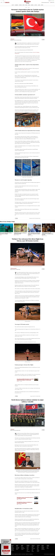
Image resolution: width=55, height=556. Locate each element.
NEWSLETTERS (52, 2)
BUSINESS (28, 545)
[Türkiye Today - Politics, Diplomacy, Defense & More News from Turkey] (27, 2)
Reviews (38, 551)
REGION (17, 545)
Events (38, 549)
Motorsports (43, 549)
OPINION (48, 545)
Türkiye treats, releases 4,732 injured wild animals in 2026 (20, 233)
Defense (12, 547)
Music (37, 548)
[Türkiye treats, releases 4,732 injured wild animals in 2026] (20, 228)
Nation (28, 7)
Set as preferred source (46, 2)
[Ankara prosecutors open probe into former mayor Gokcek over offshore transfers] (34, 228)
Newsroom (12, 429)
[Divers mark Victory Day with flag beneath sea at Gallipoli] (6, 228)
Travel (32, 549)
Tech (27, 550)
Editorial (48, 548)
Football (43, 546)
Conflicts (22, 549)
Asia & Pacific (23, 548)
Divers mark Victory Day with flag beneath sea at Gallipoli (5, 233)
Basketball (43, 547)
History (38, 546)
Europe (17, 546)
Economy (28, 546)
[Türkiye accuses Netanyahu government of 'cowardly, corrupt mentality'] (48, 228)
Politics (12, 546)
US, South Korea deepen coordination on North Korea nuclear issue (24, 503)
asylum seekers (24, 69)
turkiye (7, 2)
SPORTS (43, 545)
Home (26, 7)
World (17, 499)
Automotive (28, 551)
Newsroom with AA (13, 268)
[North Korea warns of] (36, 497)
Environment (33, 548)
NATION (12, 545)
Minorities (12, 550)
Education (33, 546)
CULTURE (38, 545)
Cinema (38, 547)
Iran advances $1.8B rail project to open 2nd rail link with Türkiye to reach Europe (25, 380)
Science (33, 551)
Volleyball (43, 548)
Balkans (17, 549)
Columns (48, 546)
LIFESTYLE (33, 545)
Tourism (28, 549)
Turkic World (17, 547)
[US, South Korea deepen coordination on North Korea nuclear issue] (36, 502)
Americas (22, 547)
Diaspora (12, 549)
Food (32, 550)
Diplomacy (12, 548)
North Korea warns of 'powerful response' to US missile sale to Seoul (25, 498)
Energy (27, 548)
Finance (28, 547)
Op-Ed (47, 547)
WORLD (22, 545)
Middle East (17, 548)
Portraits (38, 550)
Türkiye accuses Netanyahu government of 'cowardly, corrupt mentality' (47, 233)
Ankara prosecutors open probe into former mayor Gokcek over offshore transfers (34, 233)
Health (32, 547)
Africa (22, 546)
